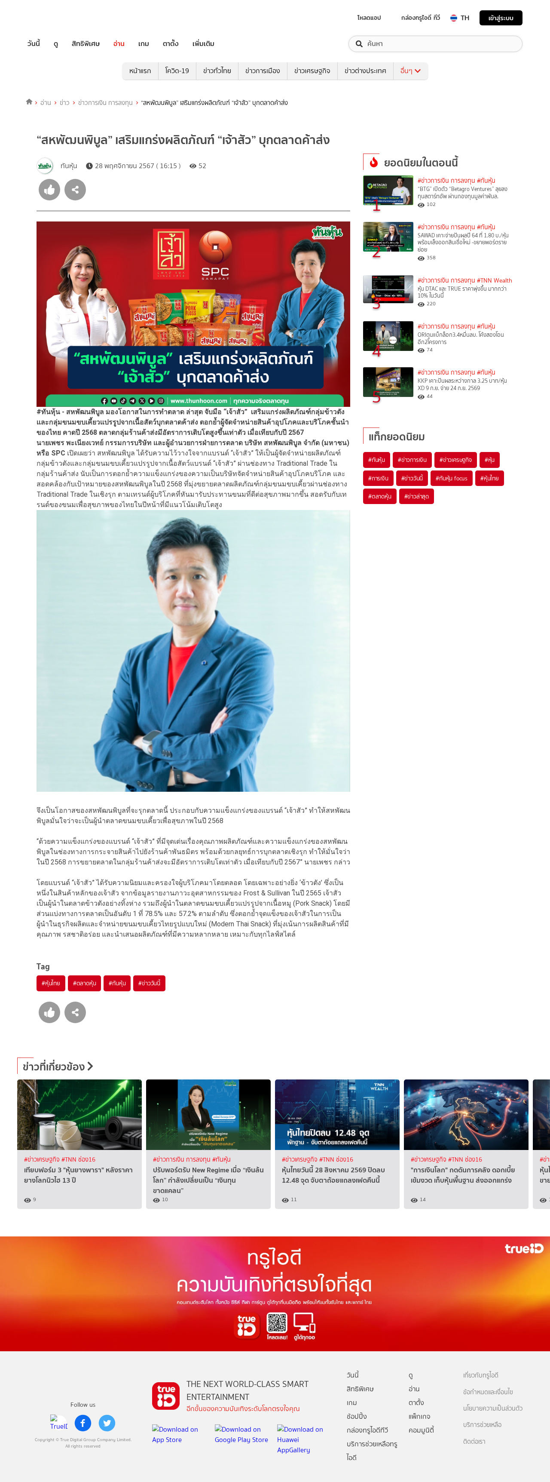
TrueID (53, 17)
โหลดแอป (369, 17)
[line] (58, 1423)
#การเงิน (378, 478)
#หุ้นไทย (51, 983)
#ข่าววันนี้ (149, 983)
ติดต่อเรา (474, 1441)
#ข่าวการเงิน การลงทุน (446, 180)
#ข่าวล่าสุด (416, 496)
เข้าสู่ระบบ (501, 18)
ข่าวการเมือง (262, 71)
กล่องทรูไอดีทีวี (367, 1430)
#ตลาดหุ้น (84, 983)
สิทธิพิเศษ (86, 44)
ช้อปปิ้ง (357, 1416)
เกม (143, 44)
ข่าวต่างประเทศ (365, 71)
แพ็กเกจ (420, 1416)
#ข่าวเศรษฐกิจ (456, 459)
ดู (56, 44)
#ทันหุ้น (117, 983)
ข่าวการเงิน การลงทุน (105, 103)
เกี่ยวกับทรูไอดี (480, 1375)
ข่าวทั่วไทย (217, 71)
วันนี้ (34, 44)
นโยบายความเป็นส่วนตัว (492, 1408)
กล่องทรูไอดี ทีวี (420, 17)
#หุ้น (490, 459)
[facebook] (83, 1423)
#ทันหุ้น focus (452, 478)
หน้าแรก (140, 71)
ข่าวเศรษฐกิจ (312, 71)
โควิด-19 (177, 71)
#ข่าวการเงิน (412, 459)
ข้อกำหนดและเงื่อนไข (488, 1392)
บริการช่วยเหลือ (482, 1425)
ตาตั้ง (171, 44)
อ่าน (119, 44)
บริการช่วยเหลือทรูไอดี (372, 1451)
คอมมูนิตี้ (421, 1430)
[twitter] (107, 1423)
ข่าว (65, 103)
